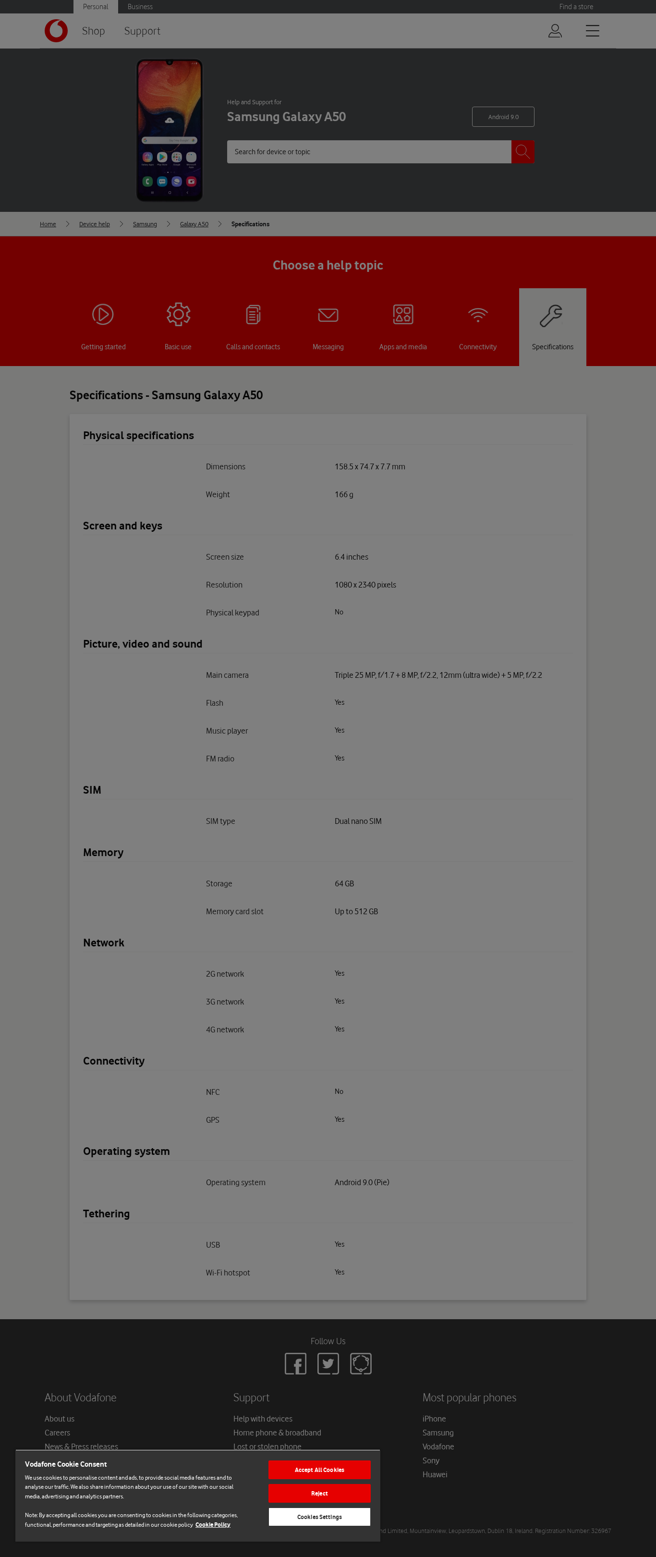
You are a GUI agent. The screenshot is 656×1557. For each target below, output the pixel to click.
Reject (319, 1493)
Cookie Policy (213, 1524)
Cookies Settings (319, 1516)
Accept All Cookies (319, 1469)
